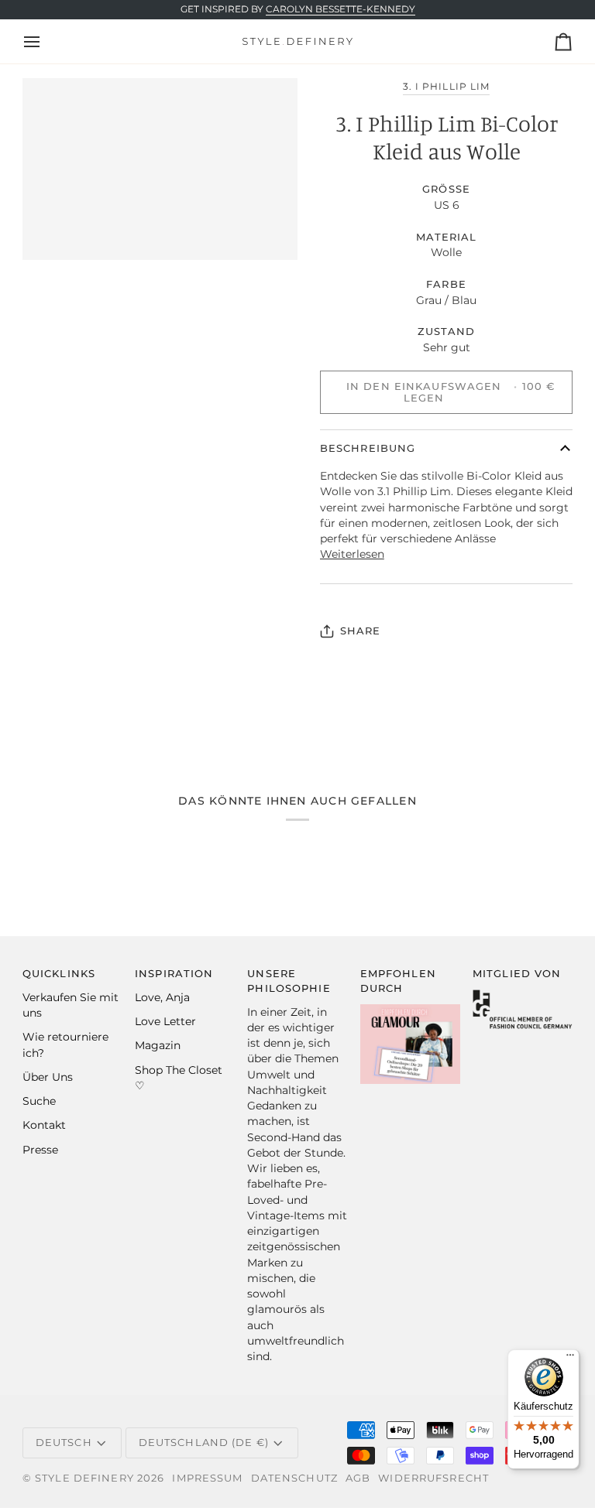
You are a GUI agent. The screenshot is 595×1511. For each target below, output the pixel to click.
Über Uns (47, 1077)
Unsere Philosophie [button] (288, 981)
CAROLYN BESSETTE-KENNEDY (340, 9)
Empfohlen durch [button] (398, 981)
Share (360, 631)
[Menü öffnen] (45, 41)
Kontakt (44, 1125)
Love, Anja (162, 997)
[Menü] (570, 1358)
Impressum (207, 1478)
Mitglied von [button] (517, 973)
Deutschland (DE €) (204, 1442)
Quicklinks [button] (58, 973)
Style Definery (84, 1478)
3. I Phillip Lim (446, 86)
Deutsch (64, 1442)
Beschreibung (368, 448)
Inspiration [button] (174, 973)
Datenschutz (294, 1478)
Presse (40, 1150)
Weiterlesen (352, 554)
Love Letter (165, 1021)
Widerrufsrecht (433, 1478)
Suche (39, 1101)
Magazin (158, 1045)
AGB (358, 1478)
